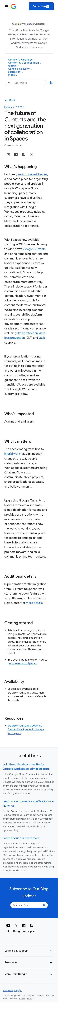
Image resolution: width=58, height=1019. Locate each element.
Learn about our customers (21, 838)
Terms (29, 998)
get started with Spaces (22, 663)
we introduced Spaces (32, 174)
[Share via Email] (8, 155)
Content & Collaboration (24, 62)
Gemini (13, 65)
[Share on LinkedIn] (16, 155)
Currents (9, 145)
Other (19, 145)
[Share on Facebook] (24, 155)
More (12, 75)
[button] (29, 951)
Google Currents (34, 249)
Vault (42, 338)
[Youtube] (8, 925)
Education (15, 72)
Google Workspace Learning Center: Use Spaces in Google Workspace (26, 729)
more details (34, 603)
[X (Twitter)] (16, 925)
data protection (27, 333)
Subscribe (41, 6)
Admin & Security (20, 68)
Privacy (22, 998)
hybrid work (12, 454)
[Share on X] (31, 155)
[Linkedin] (24, 925)
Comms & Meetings (21, 59)
